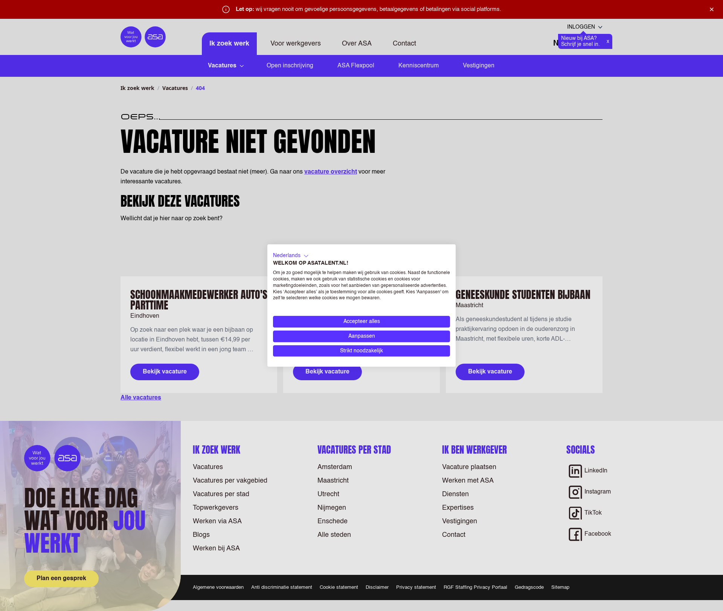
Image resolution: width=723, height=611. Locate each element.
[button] (291, 256)
